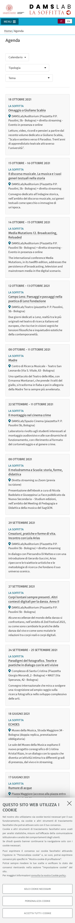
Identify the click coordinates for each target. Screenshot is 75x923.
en (68, 21)
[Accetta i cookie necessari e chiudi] (69, 803)
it (61, 21)
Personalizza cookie (37, 901)
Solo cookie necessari (37, 889)
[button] (10, 21)
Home (8, 31)
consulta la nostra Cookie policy (48, 875)
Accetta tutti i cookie (37, 913)
